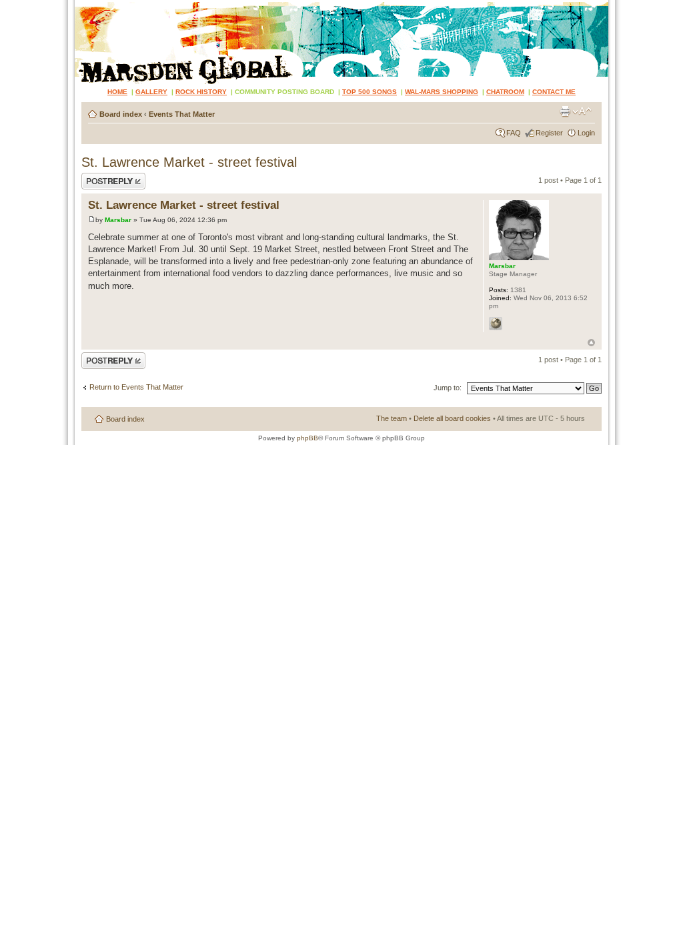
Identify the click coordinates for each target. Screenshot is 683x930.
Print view (565, 111)
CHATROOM (505, 91)
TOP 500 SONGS (369, 91)
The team (391, 418)
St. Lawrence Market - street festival (189, 162)
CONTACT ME (554, 91)
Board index (120, 114)
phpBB (307, 438)
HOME (117, 91)
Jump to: (448, 388)
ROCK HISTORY (201, 91)
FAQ (513, 133)
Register (549, 133)
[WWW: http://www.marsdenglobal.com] (495, 323)
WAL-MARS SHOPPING (441, 91)
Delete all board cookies (452, 418)
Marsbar (118, 219)
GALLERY (151, 91)
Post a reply (100, 177)
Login (586, 133)
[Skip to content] (341, 42)
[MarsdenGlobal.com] (85, 5)
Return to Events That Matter (136, 387)
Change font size (582, 111)
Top (591, 342)
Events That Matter (182, 114)
